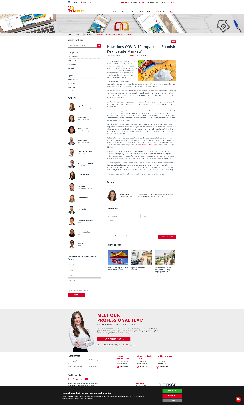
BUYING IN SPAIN (144, 11)
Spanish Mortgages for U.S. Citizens (141, 269)
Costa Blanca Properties (95, 362)
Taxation (70, 72)
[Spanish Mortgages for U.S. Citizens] (141, 264)
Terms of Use (71, 385)
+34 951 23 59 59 (128, 2)
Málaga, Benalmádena (123, 357)
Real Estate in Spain (94, 360)
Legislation (71, 76)
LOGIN (85, 2)
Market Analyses (73, 79)
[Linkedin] (77, 379)
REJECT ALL (172, 396)
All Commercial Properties (75, 366)
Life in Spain (71, 87)
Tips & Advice (72, 64)
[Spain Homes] (76, 9)
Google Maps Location (124, 367)
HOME (69, 34)
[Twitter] (82, 379)
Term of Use (85, 290)
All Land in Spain (93, 366)
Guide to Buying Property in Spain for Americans (118, 269)
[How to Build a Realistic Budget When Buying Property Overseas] (165, 264)
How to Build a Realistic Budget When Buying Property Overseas (163, 270)
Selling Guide (71, 83)
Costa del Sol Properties (74, 362)
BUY (114, 11)
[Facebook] (69, 379)
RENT (132, 11)
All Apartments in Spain (74, 364)
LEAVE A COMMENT (167, 237)
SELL (123, 11)
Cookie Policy (90, 385)
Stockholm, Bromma (165, 356)
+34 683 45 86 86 (146, 2)
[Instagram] (73, 379)
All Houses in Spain (94, 364)
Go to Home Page (72, 360)
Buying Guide (72, 60)
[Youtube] (86, 379)
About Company (73, 91)
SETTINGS (172, 400)
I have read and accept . (80, 290)
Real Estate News (73, 57)
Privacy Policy (80, 385)
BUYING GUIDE (88, 34)
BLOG (77, 34)
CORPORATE (160, 11)
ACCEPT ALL (172, 391)
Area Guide (71, 68)
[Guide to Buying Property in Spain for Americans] (118, 264)
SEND (76, 295)
